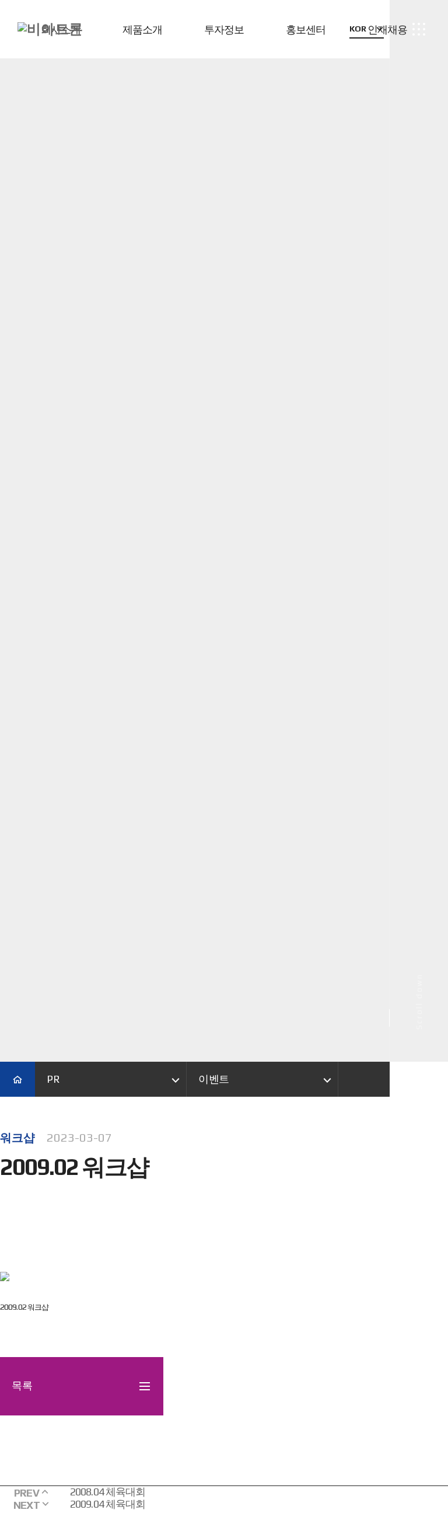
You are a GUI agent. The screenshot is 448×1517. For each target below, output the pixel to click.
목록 (22, 1385)
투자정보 (224, 29)
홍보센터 (306, 29)
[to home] (50, 29)
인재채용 (387, 29)
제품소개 (142, 29)
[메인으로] (17, 1079)
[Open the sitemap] (419, 29)
